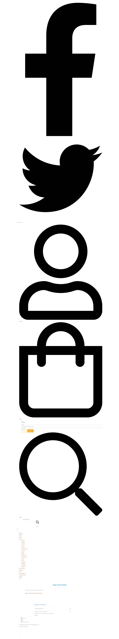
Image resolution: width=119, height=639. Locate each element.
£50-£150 (23, 566)
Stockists (20, 576)
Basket (24, 430)
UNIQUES (21, 534)
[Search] (37, 522)
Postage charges (24, 555)
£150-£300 (23, 565)
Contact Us (21, 570)
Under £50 (23, 561)
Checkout (30, 430)
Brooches (23, 543)
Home (20, 532)
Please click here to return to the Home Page (33, 593)
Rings (23, 558)
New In (20, 535)
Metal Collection (24, 548)
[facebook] (60, 135)
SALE (20, 537)
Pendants (23, 553)
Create (26, 626)
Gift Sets (23, 547)
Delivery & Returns (22, 573)
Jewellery (20, 539)
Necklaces (23, 550)
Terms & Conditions (22, 574)
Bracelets (23, 542)
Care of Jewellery (22, 568)
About (20, 571)
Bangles (23, 540)
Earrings (23, 545)
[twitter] (60, 219)
